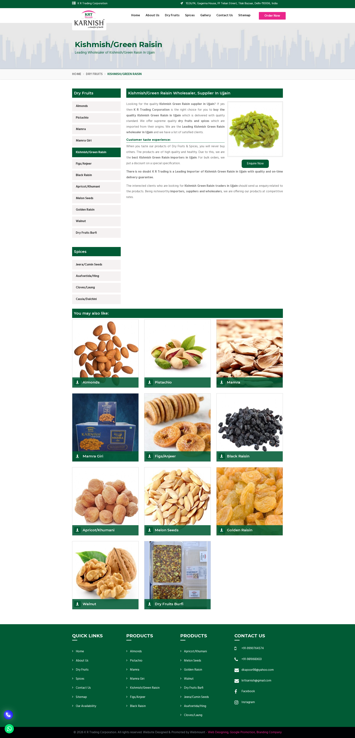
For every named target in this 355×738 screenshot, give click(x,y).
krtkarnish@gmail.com (256, 680)
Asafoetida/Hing (87, 276)
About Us (152, 15)
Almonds (82, 106)
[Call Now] (8, 710)
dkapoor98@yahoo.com (257, 669)
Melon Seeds (84, 198)
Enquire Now (255, 163)
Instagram (248, 702)
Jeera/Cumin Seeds (89, 264)
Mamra (81, 129)
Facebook (248, 691)
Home (135, 15)
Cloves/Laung (85, 287)
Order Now (272, 15)
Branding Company (269, 732)
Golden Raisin (85, 209)
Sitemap (244, 15)
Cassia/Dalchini (86, 299)
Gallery (205, 15)
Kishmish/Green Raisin (91, 152)
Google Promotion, (243, 732)
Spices (190, 15)
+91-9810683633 (251, 659)
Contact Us (224, 15)
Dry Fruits (172, 15)
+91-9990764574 (252, 648)
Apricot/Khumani (88, 186)
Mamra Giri (84, 140)
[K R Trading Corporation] (89, 19)
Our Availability (86, 706)
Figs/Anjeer (84, 163)
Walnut (81, 221)
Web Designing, (218, 732)
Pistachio (82, 117)
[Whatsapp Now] (9, 728)
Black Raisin (84, 175)
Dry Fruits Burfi (86, 232)
